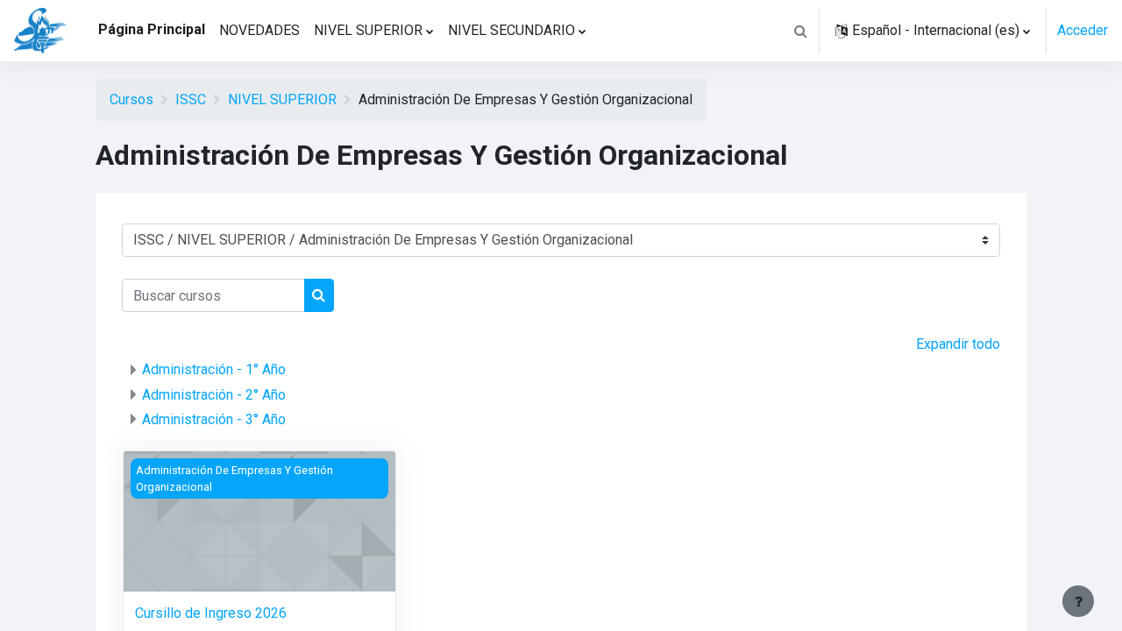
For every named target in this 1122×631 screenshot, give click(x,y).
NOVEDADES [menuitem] (259, 30)
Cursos (131, 99)
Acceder (1082, 30)
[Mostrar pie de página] (1078, 601)
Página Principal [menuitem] (151, 29)
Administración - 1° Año (214, 369)
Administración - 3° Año (214, 419)
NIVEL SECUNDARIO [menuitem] (511, 30)
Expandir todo (958, 344)
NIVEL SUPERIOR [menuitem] (368, 30)
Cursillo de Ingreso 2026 (211, 613)
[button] (800, 30)
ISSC (190, 99)
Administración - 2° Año (214, 394)
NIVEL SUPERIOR (282, 99)
